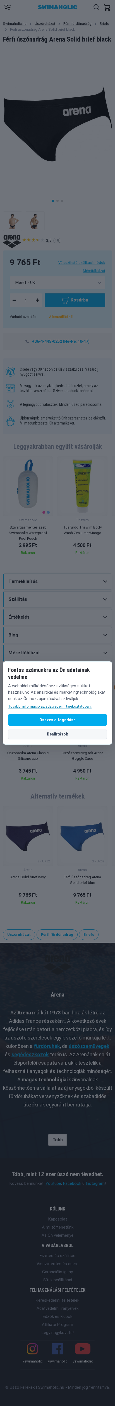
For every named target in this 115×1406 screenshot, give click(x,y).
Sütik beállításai (57, 1279)
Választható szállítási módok (81, 263)
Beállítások (57, 734)
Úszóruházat (45, 23)
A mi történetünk (57, 1227)
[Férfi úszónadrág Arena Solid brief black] (12, 221)
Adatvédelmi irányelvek (57, 1308)
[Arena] (12, 240)
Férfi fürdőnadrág (77, 23)
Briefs (104, 23)
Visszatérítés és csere (57, 1263)
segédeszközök (30, 1054)
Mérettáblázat (94, 271)
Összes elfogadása (57, 720)
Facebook (72, 1183)
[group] (28, 507)
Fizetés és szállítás (57, 1255)
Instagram (95, 1183)
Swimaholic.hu (15, 23)
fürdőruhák (47, 1046)
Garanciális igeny (57, 1271)
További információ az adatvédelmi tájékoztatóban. (50, 706)
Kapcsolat (57, 1219)
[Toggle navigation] (7, 7)
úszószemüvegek (89, 1046)
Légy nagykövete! (58, 1332)
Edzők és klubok (57, 1316)
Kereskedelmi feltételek (57, 1300)
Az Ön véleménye (57, 1235)
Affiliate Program (57, 1324)
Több (57, 1139)
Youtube (53, 1183)
